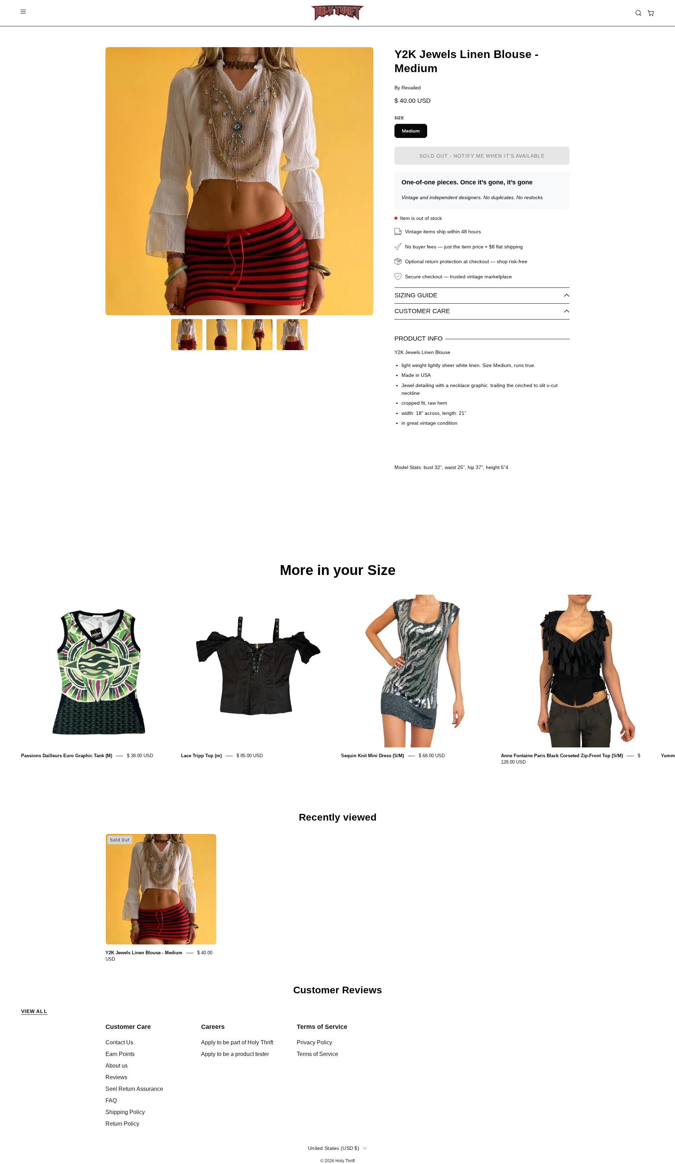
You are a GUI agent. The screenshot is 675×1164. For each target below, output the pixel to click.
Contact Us (119, 1042)
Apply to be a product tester (235, 1054)
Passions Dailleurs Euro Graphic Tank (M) (66, 755)
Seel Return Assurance (134, 1089)
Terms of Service (322, 1026)
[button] (638, 13)
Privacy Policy (314, 1042)
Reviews (116, 1077)
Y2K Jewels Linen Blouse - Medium (143, 952)
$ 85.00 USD (250, 755)
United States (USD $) (333, 1148)
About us (116, 1066)
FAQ (111, 1100)
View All (34, 1011)
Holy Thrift (345, 1160)
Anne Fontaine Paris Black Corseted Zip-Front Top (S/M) (562, 755)
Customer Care (422, 311)
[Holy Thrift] (337, 13)
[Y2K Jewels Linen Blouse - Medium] (186, 334)
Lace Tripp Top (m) (201, 755)
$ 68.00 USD (432, 755)
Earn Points (120, 1054)
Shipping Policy (125, 1112)
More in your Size (338, 570)
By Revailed (407, 87)
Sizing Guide (415, 295)
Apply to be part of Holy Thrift (237, 1042)
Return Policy (122, 1124)
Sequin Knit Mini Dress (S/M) (372, 755)
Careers (213, 1026)
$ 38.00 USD (140, 755)
